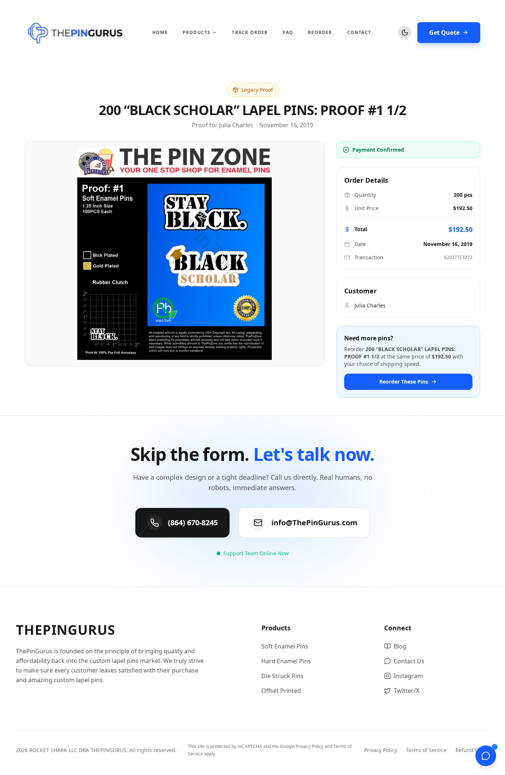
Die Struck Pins (282, 676)
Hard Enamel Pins (286, 661)
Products (197, 33)
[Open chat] (485, 755)
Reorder (320, 33)
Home (160, 33)
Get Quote (444, 32)
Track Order (250, 33)
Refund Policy (472, 750)
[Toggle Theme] (404, 32)
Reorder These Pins (403, 381)
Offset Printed (281, 691)
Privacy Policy (309, 746)
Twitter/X (406, 691)
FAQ (288, 33)
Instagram (408, 676)
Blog (400, 646)
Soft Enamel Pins (284, 646)
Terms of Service (426, 750)
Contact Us (409, 661)
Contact (359, 33)
